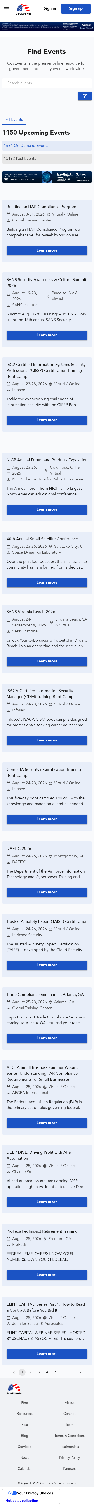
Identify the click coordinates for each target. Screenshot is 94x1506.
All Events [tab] (14, 120)
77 (72, 1372)
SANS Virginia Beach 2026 (31, 612)
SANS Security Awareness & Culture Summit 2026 (46, 282)
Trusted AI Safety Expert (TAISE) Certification (47, 921)
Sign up (76, 9)
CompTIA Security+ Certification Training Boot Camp (44, 772)
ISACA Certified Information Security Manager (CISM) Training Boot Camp (40, 694)
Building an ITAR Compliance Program (41, 207)
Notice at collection (21, 1500)
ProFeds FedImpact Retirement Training (42, 1231)
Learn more (47, 250)
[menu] (6, 8)
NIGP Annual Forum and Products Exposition (47, 460)
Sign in (50, 9)
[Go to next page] (80, 1372)
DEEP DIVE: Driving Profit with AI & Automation (39, 1155)
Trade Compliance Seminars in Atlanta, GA (45, 994)
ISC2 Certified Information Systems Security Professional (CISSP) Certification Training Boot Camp (46, 370)
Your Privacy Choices (35, 1493)
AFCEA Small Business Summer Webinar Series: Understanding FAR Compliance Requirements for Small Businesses (43, 1073)
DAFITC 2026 (19, 848)
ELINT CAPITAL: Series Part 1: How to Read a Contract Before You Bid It (46, 1307)
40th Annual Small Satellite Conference (42, 539)
